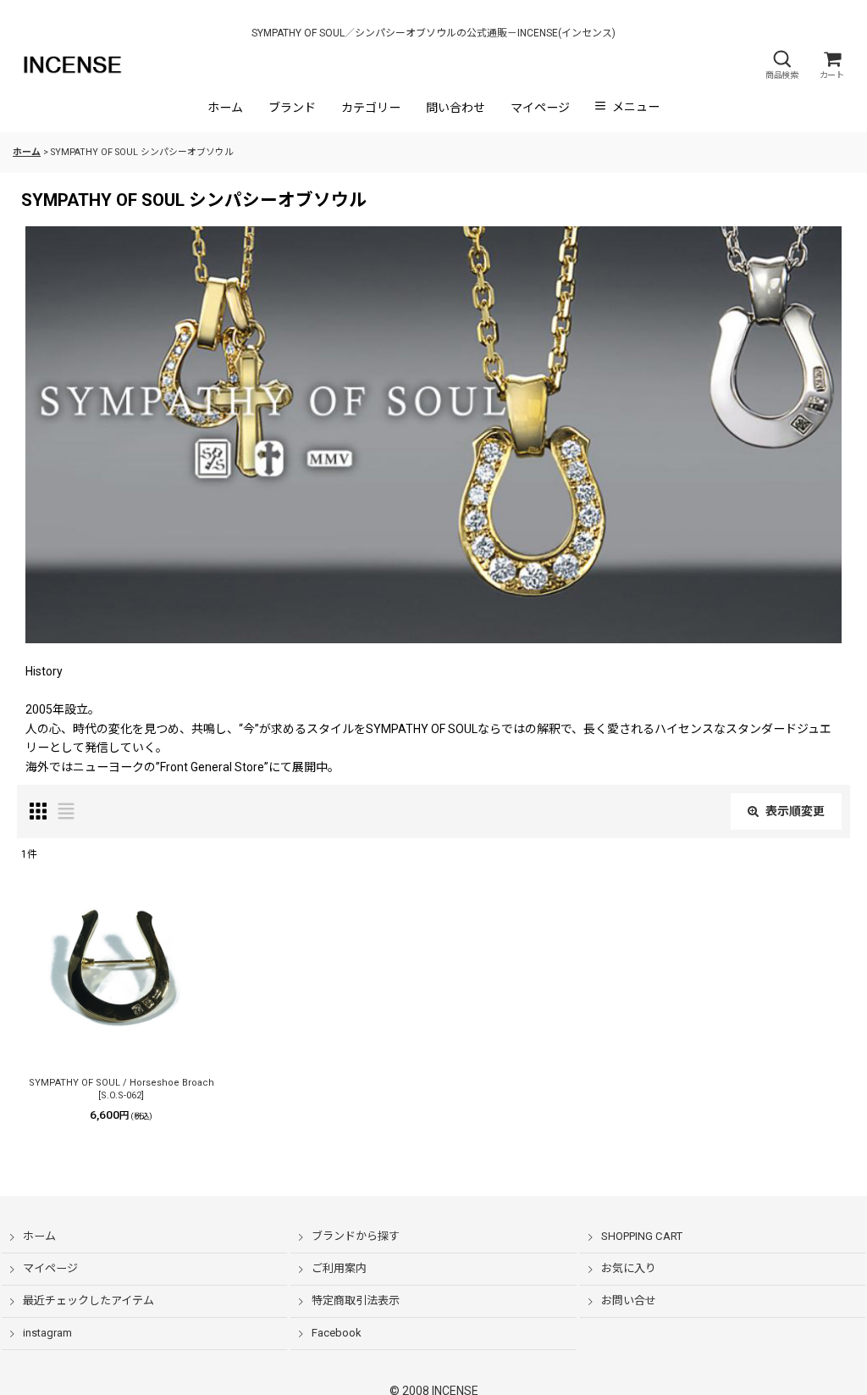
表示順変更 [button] (795, 811)
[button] (781, 65)
